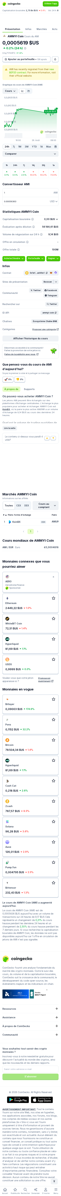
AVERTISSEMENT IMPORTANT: (19, 1109)
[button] (48, 282)
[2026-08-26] (55, 146)
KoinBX (6, 409)
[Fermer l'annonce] (53, 577)
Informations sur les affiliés (15, 498)
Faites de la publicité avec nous (20, 354)
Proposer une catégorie (44, 329)
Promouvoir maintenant (44, 680)
